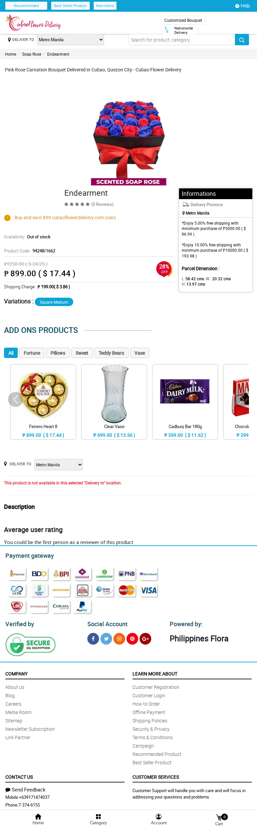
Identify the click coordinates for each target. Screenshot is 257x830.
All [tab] (10, 353)
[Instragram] (119, 639)
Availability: (27, 237)
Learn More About (155, 673)
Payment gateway (29, 555)
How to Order (146, 704)
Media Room (18, 712)
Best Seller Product (70, 5)
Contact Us (19, 777)
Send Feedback (29, 789)
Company (16, 673)
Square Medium (54, 302)
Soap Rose (31, 54)
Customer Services (156, 777)
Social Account (107, 624)
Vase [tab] (140, 353)
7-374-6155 (29, 805)
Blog (10, 695)
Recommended (26, 5)
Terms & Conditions (153, 737)
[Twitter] (106, 639)
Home (10, 54)
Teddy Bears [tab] (111, 353)
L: (193, 278)
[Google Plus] (145, 639)
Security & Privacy (151, 729)
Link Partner (17, 737)
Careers (13, 704)
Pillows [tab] (58, 353)
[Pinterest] (132, 639)
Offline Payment (149, 712)
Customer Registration (156, 687)
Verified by (19, 624)
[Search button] (242, 39)
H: (193, 284)
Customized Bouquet (183, 20)
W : (218, 278)
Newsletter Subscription (30, 729)
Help (245, 5)
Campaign (143, 746)
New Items (105, 5)
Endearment (58, 54)
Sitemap (13, 720)
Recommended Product (157, 754)
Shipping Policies (150, 720)
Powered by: (186, 624)
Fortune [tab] (32, 353)
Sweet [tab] (82, 353)
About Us (14, 687)
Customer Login (149, 695)
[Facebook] (93, 639)
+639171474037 (34, 797)
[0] (219, 817)
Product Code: (29, 251)
